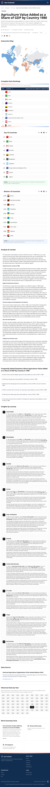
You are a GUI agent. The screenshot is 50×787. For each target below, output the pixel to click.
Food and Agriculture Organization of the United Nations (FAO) (16, 32)
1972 (22, 710)
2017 (47, 695)
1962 (22, 713)
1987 (47, 704)
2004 (13, 701)
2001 (27, 701)
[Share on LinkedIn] (7, 36)
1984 (13, 707)
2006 (3, 701)
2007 (47, 698)
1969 (37, 710)
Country (8, 88)
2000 (32, 701)
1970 (32, 710)
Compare (28, 762)
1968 (42, 710)
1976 (3, 710)
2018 (42, 695)
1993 (18, 704)
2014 (13, 698)
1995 (8, 704)
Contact (2, 774)
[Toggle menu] (47, 2)
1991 (27, 704)
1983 (18, 707)
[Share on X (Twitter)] (2, 36)
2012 (22, 698)
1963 (18, 713)
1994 (13, 704)
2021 (27, 695)
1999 (37, 701)
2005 (8, 701)
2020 (32, 695)
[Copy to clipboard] (9, 36)
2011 (27, 698)
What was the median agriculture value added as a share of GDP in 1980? (21, 394)
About (2, 772)
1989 (37, 704)
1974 (13, 710)
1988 (42, 704)
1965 (8, 713)
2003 (18, 701)
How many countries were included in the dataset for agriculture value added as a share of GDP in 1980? (24, 399)
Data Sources (29, 766)
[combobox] (43, 32)
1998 (42, 701)
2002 (22, 701)
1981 (27, 707)
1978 (42, 707)
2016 (3, 698)
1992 (22, 704)
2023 (18, 695)
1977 (46, 707)
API (1, 776)
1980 (32, 707)
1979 (37, 707)
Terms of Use (29, 774)
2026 (3, 695)
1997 (47, 701)
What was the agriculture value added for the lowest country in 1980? (20, 379)
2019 (37, 695)
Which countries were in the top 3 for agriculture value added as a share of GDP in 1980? (25, 390)
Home (27, 758)
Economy (4, 11)
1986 (3, 707)
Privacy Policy (29, 772)
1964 (13, 713)
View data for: (35, 32)
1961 (27, 713)
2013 (18, 698)
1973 (18, 710)
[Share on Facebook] (4, 36)
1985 (8, 707)
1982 (22, 707)
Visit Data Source (7, 679)
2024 (13, 695)
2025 (8, 695)
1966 (3, 713)
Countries (28, 760)
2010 (32, 698)
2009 (37, 698)
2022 (22, 695)
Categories (28, 764)
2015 (8, 698)
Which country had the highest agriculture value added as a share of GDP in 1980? (23, 374)
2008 (42, 698)
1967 (47, 710)
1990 (32, 704)
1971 (27, 710)
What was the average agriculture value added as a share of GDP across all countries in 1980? (24, 384)
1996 (3, 704)
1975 (8, 710)
